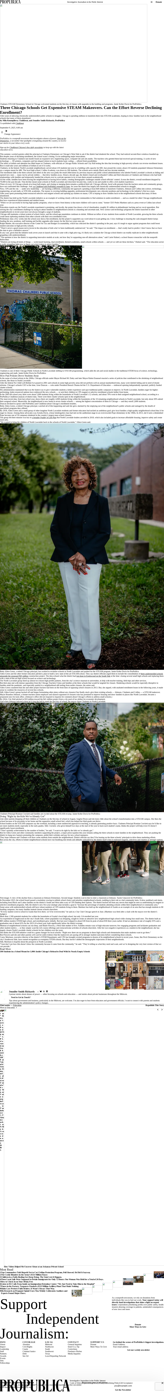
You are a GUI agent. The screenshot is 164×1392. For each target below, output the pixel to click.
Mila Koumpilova (10, 120)
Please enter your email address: (95, 1382)
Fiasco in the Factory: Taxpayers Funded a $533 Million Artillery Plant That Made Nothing (40, 1286)
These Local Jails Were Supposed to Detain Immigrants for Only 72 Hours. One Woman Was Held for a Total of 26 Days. (52, 1279)
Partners (3, 1354)
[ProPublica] (10, 2)
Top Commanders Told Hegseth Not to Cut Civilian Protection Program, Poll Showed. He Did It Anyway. (45, 1272)
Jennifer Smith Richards (43, 120)
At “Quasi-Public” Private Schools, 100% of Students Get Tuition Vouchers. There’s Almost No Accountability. (1, 1080)
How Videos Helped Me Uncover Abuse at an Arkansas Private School (34, 1267)
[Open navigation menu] (152, 2)
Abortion (26, 1344)
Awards (3, 1356)
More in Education (7, 1008)
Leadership (4, 1349)
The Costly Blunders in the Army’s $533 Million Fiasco (24, 1275)
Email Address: (119, 1344)
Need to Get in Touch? (20, 997)
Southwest (49, 1351)
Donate (159, 2)
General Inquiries (75, 1344)
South (47, 1349)
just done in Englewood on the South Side (93, 676)
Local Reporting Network (55, 1356)
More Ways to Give (138, 1327)
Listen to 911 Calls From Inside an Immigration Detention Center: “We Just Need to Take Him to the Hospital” (48, 1284)
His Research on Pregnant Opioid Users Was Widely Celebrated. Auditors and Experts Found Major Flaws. (34, 1292)
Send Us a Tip (73, 1347)
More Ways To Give (98, 1347)
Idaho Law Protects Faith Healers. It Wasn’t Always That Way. (28, 1289)
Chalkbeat (23, 120)
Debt (25, 1354)
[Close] (162, 1383)
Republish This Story (155, 1005)
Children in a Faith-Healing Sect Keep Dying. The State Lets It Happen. (31, 1277)
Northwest (49, 1347)
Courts (25, 1349)
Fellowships (5, 1363)
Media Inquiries (74, 1354)
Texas (47, 1354)
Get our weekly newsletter (138, 1350)
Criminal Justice (29, 1351)
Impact (3, 1347)
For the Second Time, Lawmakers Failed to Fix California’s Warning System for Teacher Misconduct (3, 1076)
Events (3, 1358)
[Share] (2, 132)
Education (17, 1005)
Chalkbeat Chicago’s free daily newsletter (26, 147)
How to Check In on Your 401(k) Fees (17, 1282)
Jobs (2, 1361)
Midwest (48, 1344)
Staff (2, 1351)
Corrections (72, 1349)
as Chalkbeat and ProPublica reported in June (51, 186)
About (2, 1344)
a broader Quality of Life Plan (44, 417)
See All (25, 1356)
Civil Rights (27, 1347)
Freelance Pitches (75, 1351)
